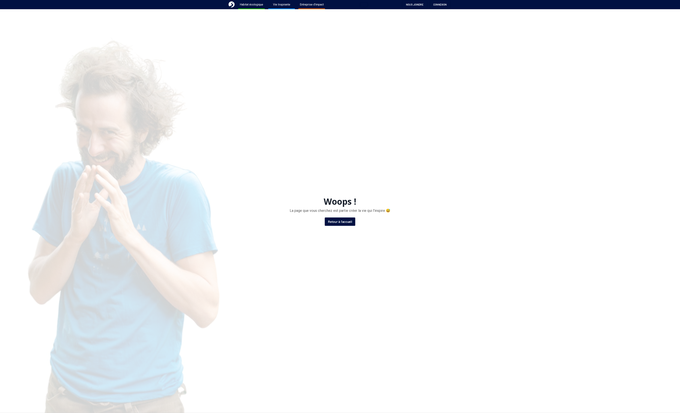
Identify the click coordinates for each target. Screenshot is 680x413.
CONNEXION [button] (440, 4)
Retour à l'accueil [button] (340, 222)
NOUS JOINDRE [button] (414, 4)
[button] (364, 4)
